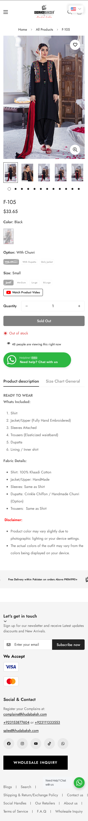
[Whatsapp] (63, 743)
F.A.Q (41, 811)
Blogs (7, 786)
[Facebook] (8, 743)
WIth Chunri (11, 262)
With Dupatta (29, 262)
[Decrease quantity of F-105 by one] (26, 306)
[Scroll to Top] (79, 796)
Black (8, 236)
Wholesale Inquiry (36, 762)
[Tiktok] (49, 743)
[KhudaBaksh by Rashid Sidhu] (44, 11)
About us (70, 803)
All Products (44, 29)
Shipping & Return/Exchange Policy (30, 795)
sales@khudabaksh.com (21, 730)
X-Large (47, 282)
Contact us (75, 795)
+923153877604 (16, 722)
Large (34, 282)
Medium (21, 282)
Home (22, 29)
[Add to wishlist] (75, 45)
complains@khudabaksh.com (25, 714)
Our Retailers (45, 803)
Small (8, 282)
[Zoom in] (75, 150)
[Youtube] (35, 743)
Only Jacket (47, 262)
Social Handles (14, 803)
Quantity (10, 306)
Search (26, 786)
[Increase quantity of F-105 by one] (79, 306)
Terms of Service (15, 811)
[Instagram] (22, 743)
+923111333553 (47, 722)
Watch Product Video (26, 292)
